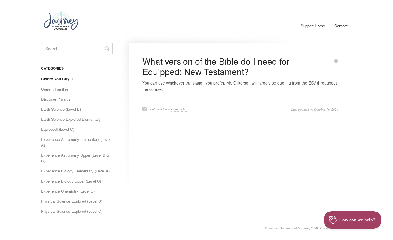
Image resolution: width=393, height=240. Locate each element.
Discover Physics (56, 99)
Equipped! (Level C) (57, 129)
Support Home (313, 25)
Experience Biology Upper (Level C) (71, 181)
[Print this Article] (336, 61)
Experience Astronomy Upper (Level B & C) (75, 158)
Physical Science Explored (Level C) (71, 211)
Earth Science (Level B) (61, 109)
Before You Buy (55, 79)
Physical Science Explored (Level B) (71, 201)
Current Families (55, 89)
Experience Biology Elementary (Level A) (75, 171)
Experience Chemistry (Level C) (68, 191)
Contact (341, 25)
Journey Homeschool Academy (289, 228)
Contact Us (179, 109)
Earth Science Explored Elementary (71, 119)
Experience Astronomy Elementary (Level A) (75, 142)
